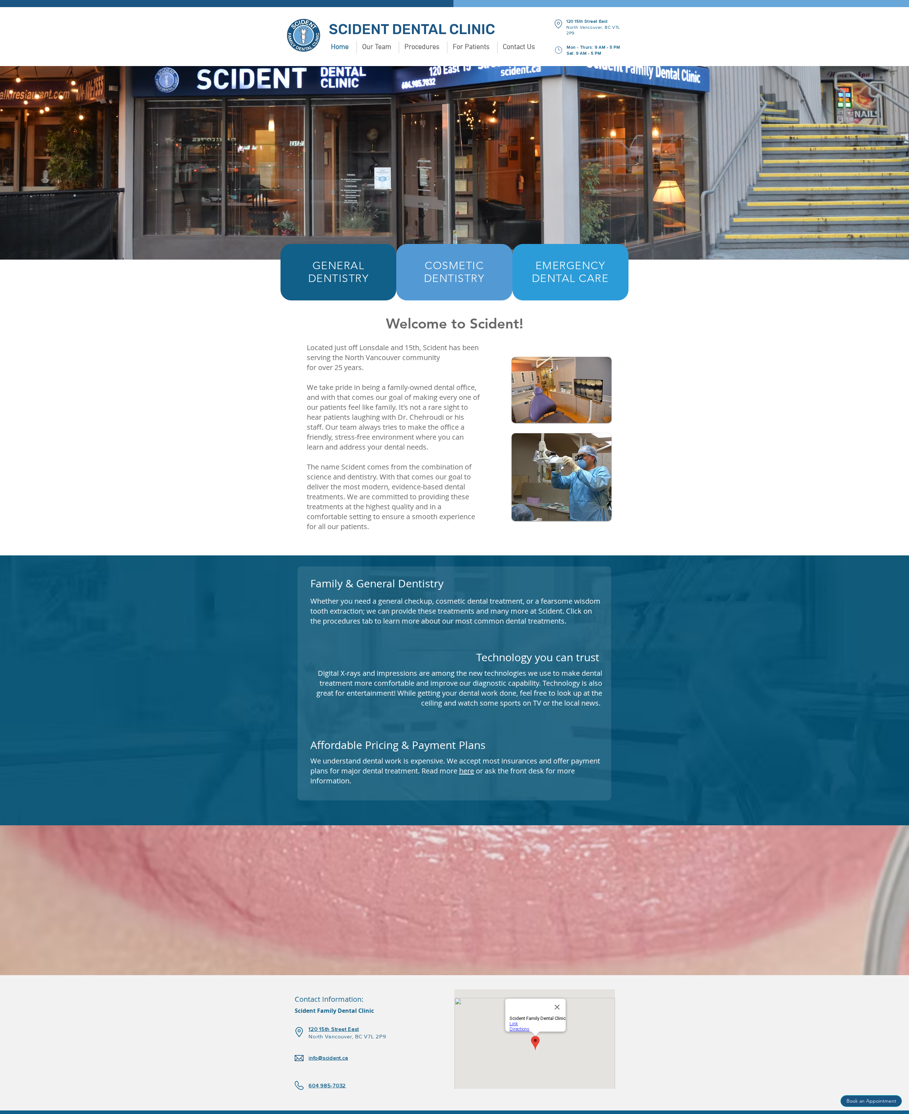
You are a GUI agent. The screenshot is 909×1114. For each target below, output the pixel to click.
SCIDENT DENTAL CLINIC (412, 29)
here (466, 771)
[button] (377, 47)
